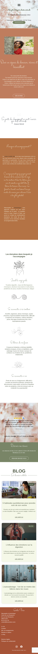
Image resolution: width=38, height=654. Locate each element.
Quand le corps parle (19, 280)
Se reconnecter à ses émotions (19, 309)
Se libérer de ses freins (19, 342)
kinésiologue (17, 207)
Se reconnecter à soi (19, 376)
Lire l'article (19, 517)
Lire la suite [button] (19, 429)
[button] (19, 5)
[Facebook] (21, 646)
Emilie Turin (23, 650)
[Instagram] (16, 646)
